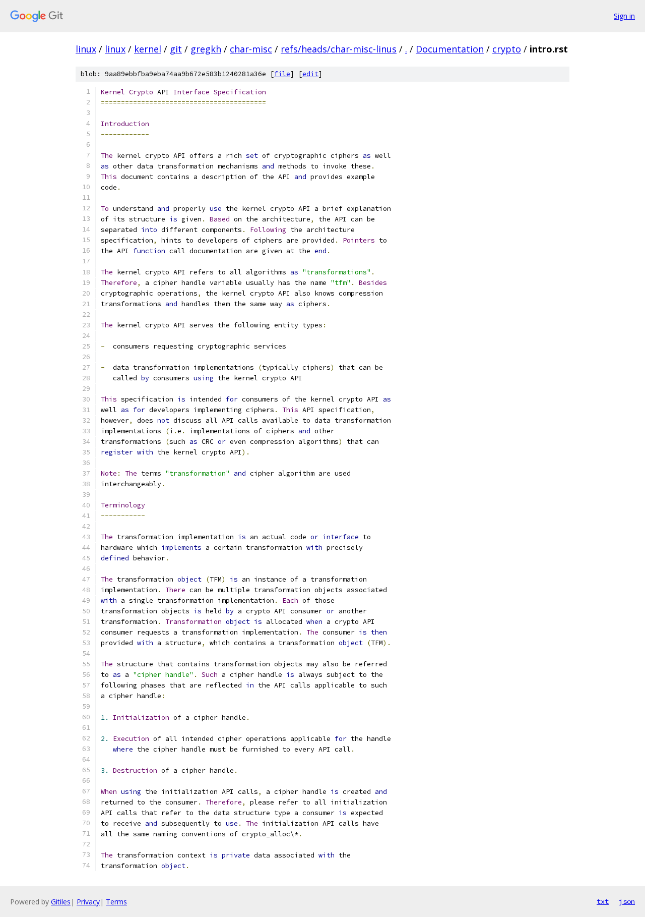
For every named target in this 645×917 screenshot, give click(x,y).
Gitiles (61, 901)
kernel (147, 49)
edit (310, 74)
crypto (506, 49)
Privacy (88, 901)
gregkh (205, 49)
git (176, 49)
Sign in (624, 16)
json (627, 901)
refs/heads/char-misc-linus (339, 49)
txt (603, 901)
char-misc (251, 49)
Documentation (450, 49)
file (282, 74)
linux (86, 49)
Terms (116, 901)
